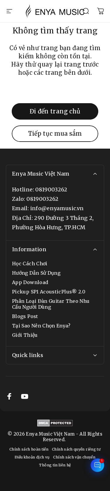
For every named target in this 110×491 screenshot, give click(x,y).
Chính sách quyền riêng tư (76, 449)
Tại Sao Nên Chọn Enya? (41, 326)
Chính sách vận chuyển (74, 457)
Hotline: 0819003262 (39, 189)
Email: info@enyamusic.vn (48, 208)
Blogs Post (25, 316)
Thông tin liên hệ (55, 465)
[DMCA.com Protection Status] (55, 423)
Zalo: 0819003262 (35, 199)
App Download (30, 282)
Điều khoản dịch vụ (32, 457)
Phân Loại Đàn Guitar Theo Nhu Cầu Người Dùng (50, 304)
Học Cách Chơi (30, 263)
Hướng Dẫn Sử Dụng (36, 273)
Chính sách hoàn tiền (28, 449)
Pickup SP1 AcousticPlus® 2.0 (48, 292)
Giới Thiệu (25, 335)
